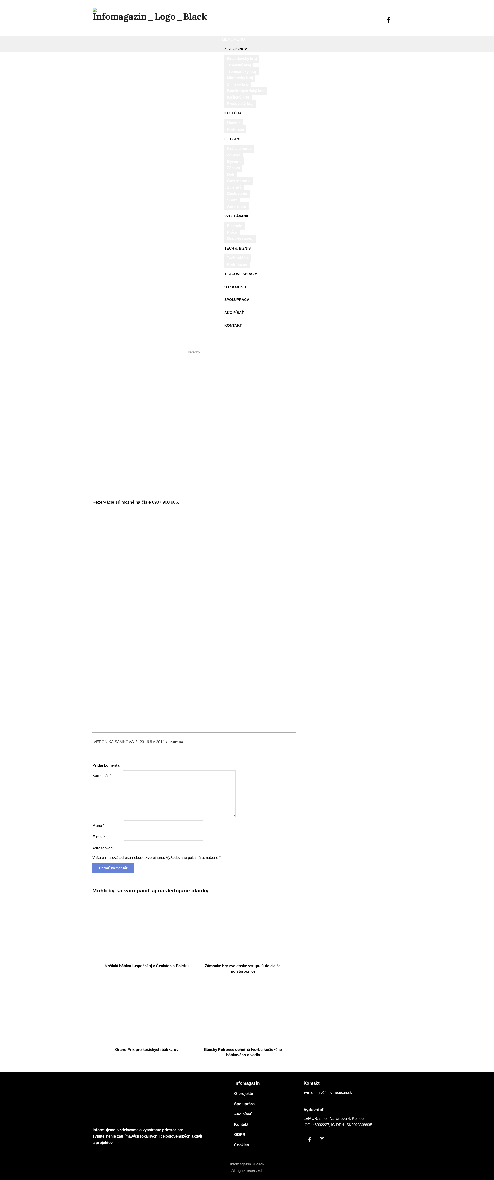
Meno (98, 825)
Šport (232, 200)
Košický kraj (238, 97)
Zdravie (233, 155)
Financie (234, 226)
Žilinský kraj (238, 84)
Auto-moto (236, 206)
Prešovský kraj (240, 103)
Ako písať (234, 312)
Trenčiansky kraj (241, 71)
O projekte (236, 287)
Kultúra (233, 113)
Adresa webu (103, 848)
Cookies (241, 1145)
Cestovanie (237, 193)
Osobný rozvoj (240, 238)
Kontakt (233, 325)
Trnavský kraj (239, 65)
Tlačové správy (240, 274)
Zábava (233, 168)
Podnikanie (237, 264)
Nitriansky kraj (240, 78)
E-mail (99, 837)
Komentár (101, 775)
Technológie (238, 258)
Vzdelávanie (236, 216)
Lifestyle (234, 139)
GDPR (239, 1134)
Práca (232, 232)
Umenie (234, 123)
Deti (230, 174)
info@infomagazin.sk (334, 1092)
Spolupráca (236, 300)
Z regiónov (235, 49)
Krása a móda (239, 148)
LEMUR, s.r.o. (316, 1118)
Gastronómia (238, 181)
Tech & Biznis (237, 248)
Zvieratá (234, 187)
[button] (233, 39)
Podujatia (235, 129)
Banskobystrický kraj (246, 90)
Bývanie (234, 161)
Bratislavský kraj (242, 58)
